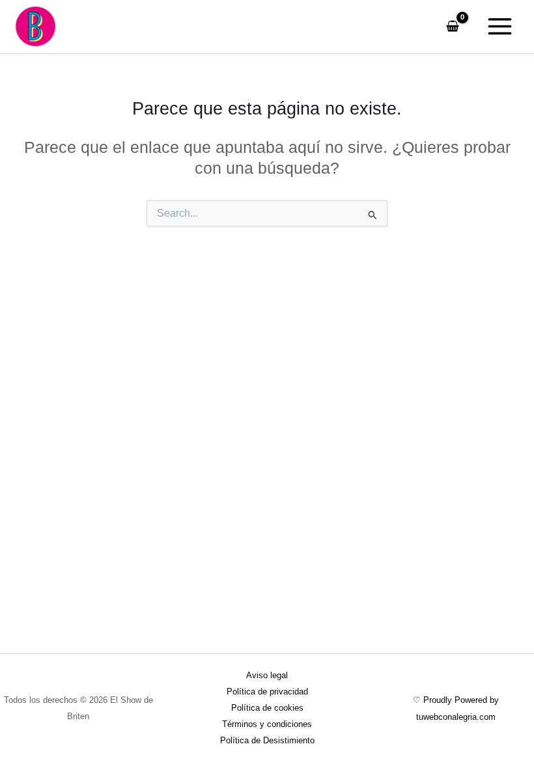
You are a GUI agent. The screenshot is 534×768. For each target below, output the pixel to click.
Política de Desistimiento (267, 740)
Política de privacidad (267, 691)
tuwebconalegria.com (456, 717)
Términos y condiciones (267, 724)
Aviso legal (267, 675)
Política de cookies (267, 708)
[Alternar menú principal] (499, 26)
